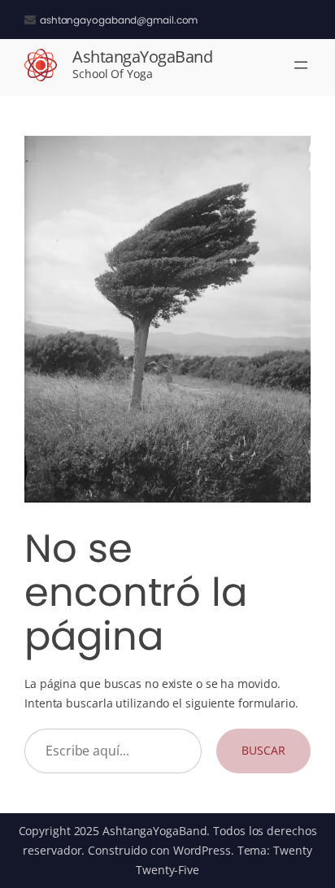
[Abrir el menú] (301, 65)
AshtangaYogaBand (142, 56)
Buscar (263, 750)
